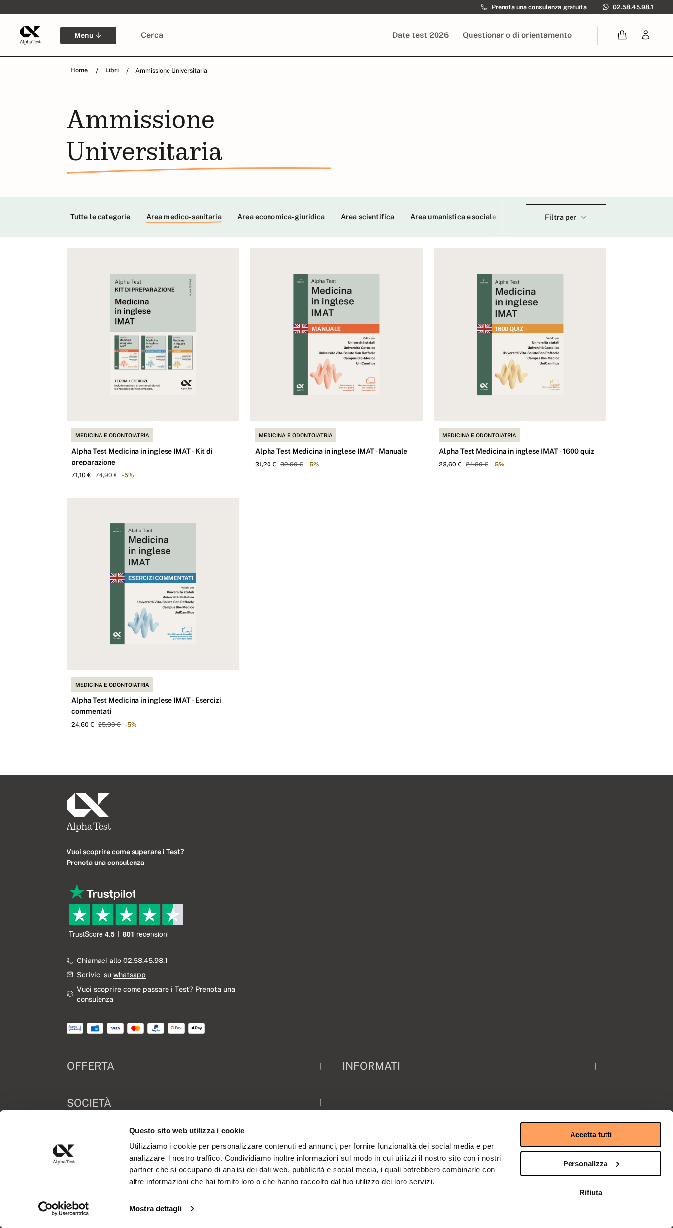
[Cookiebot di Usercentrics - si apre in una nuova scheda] (64, 1208)
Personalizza (585, 1163)
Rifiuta (590, 1192)
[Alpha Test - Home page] (30, 35)
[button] (622, 35)
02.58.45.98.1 (145, 960)
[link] (646, 35)
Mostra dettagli (155, 1208)
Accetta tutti (591, 1134)
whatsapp (129, 974)
